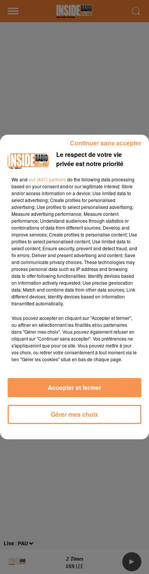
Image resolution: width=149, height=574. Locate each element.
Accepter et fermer (74, 387)
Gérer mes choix (74, 414)
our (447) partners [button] (47, 179)
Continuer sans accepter (105, 143)
